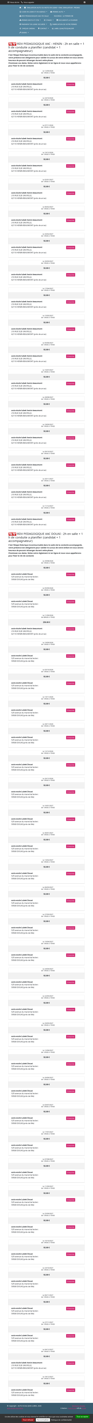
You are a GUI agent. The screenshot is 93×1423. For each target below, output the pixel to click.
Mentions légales (78, 1406)
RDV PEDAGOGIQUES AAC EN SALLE (35, 16)
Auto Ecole (72, 1408)
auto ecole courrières (15, 1408)
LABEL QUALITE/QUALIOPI (64, 28)
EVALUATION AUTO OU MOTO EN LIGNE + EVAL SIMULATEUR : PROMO (53, 8)
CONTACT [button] (43, 28)
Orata (84, 1408)
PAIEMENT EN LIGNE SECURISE (33, 24)
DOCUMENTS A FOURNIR (67, 20)
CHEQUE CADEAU (28, 28)
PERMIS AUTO (58, 12)
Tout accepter (82, 1416)
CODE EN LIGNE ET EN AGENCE (33, 12)
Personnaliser (43, 1420)
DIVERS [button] (24, 33)
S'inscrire (70, 84)
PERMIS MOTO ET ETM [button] (30, 20)
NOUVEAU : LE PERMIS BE (63, 16)
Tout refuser (28, 1420)
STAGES (49, 20)
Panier (14, 20)
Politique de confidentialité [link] (61, 1420)
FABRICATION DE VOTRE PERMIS (64, 24)
